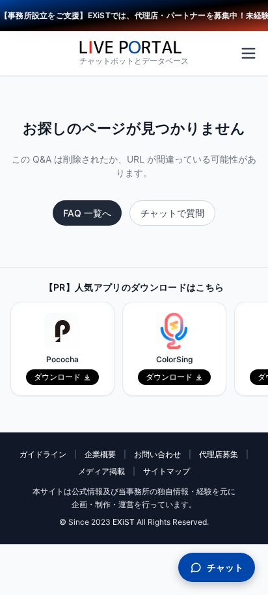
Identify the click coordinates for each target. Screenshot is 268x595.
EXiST (124, 522)
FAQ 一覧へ (87, 212)
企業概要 (100, 454)
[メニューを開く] (248, 53)
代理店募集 (218, 454)
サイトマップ (166, 471)
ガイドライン (43, 454)
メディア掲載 (101, 471)
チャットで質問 (172, 212)
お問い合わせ (157, 454)
